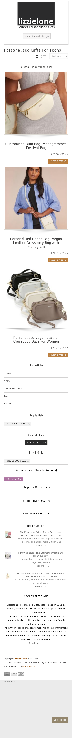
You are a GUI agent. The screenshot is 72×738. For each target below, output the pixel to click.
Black (8, 373)
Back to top (60, 719)
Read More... (36, 643)
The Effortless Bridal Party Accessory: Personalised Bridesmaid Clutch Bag (41, 534)
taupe (7, 403)
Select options (57, 161)
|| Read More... (41, 545)
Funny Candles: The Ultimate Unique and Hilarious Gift (41, 554)
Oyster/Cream (13, 388)
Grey (7, 381)
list (43, 56)
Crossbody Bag (17, 423)
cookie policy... (29, 666)
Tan (6, 396)
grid (37, 56)
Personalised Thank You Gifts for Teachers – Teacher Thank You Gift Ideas (41, 575)
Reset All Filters (36, 442)
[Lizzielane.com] (36, 14)
